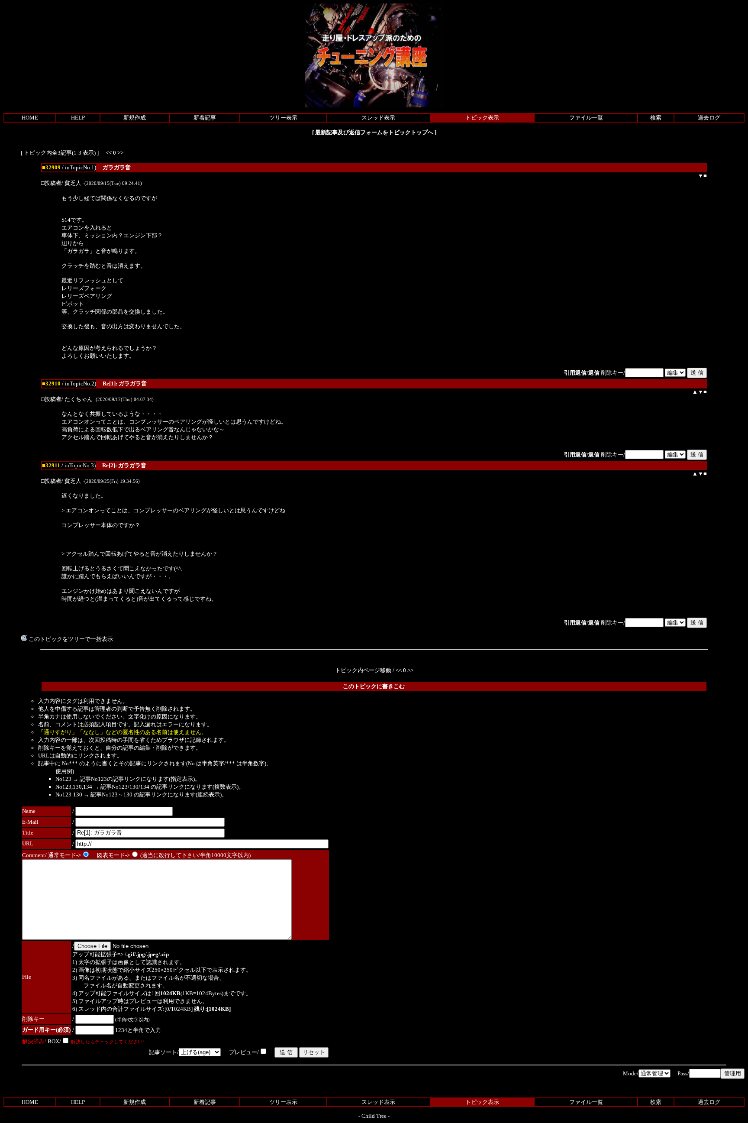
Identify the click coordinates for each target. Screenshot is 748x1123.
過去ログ (709, 117)
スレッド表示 (378, 117)
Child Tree (374, 1116)
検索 (655, 117)
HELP (78, 117)
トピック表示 (482, 117)
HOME (30, 117)
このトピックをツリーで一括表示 (70, 639)
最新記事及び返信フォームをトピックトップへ (374, 132)
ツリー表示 (283, 117)
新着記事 (204, 117)
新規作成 (134, 117)
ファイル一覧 (586, 117)
